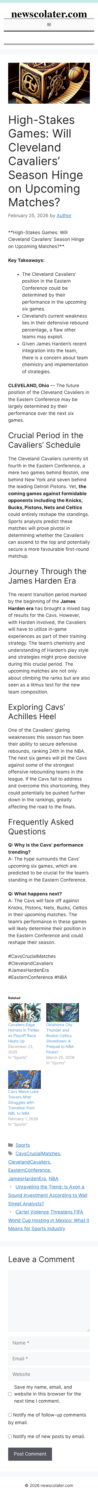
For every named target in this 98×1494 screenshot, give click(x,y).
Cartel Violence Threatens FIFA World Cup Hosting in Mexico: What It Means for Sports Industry (48, 1220)
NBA (54, 1178)
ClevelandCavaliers (29, 1162)
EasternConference (29, 1170)
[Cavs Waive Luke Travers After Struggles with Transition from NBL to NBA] (24, 1079)
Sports (23, 1145)
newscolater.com (49, 13)
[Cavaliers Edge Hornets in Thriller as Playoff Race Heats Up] (24, 1012)
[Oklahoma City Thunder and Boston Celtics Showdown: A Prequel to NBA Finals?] (62, 1012)
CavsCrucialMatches (38, 1153)
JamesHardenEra (27, 1178)
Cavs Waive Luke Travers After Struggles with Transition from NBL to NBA (23, 1102)
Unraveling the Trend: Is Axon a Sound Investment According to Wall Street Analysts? (47, 1195)
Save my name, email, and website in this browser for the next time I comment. (47, 1394)
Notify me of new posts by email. (49, 1436)
